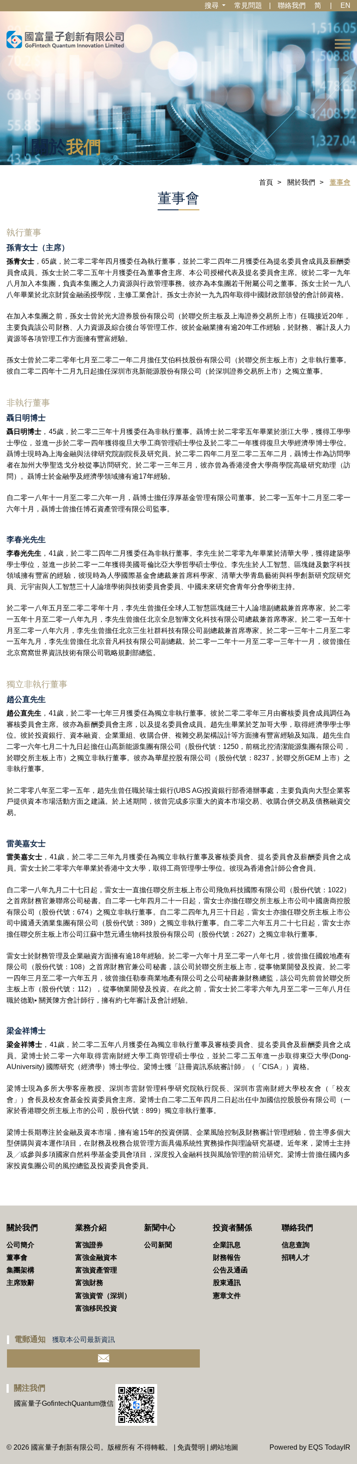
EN (345, 5)
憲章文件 (227, 1295)
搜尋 (212, 5)
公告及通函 (230, 1270)
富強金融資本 (96, 1257)
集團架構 (20, 1270)
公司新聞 (158, 1245)
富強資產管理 (96, 1270)
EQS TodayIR (329, 1447)
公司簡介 (20, 1245)
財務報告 (227, 1257)
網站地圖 (224, 1447)
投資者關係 (232, 1227)
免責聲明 (191, 1447)
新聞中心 (159, 1227)
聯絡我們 (292, 5)
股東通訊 (227, 1282)
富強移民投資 (96, 1308)
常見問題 (248, 5)
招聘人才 (296, 1257)
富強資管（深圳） (103, 1295)
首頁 (266, 182)
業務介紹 (91, 1227)
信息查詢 (296, 1245)
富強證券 (89, 1245)
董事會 (17, 1257)
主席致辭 (20, 1282)
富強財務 (89, 1282)
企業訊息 (227, 1245)
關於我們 (301, 182)
